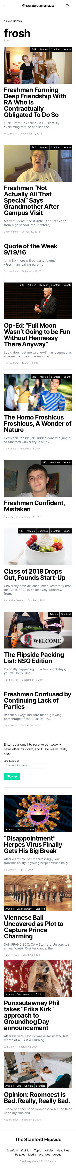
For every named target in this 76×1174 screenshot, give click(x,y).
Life (19, 829)
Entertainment (24, 908)
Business (43, 530)
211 (44, 462)
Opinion (28, 1085)
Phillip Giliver (11, 679)
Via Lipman (10, 869)
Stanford (55, 49)
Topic (37, 1150)
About (57, 1154)
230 (22, 284)
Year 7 (67, 530)
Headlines (54, 462)
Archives (44, 1154)
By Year (43, 284)
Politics (39, 994)
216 (34, 376)
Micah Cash (10, 133)
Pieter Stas (10, 448)
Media (32, 1154)
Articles (44, 49)
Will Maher (9, 1046)
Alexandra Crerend (14, 600)
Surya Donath (11, 955)
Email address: (11, 760)
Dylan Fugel (10, 517)
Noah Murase (11, 1119)
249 (34, 49)
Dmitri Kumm (11, 231)
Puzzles (20, 1154)
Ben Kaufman (11, 271)
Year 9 (67, 49)
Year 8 (67, 284)
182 (21, 530)
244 (34, 147)
